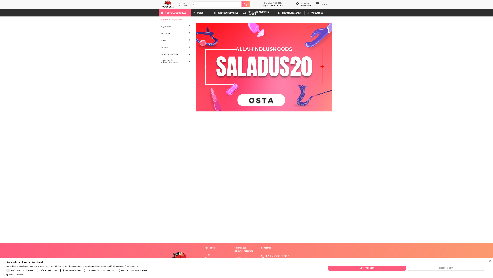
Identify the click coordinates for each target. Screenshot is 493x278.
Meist (207, 254)
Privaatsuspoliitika (132, 266)
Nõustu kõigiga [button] (367, 268)
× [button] (490, 261)
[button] (175, 12)
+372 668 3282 (273, 5)
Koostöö (209, 258)
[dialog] (246, 268)
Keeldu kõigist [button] (446, 268)
